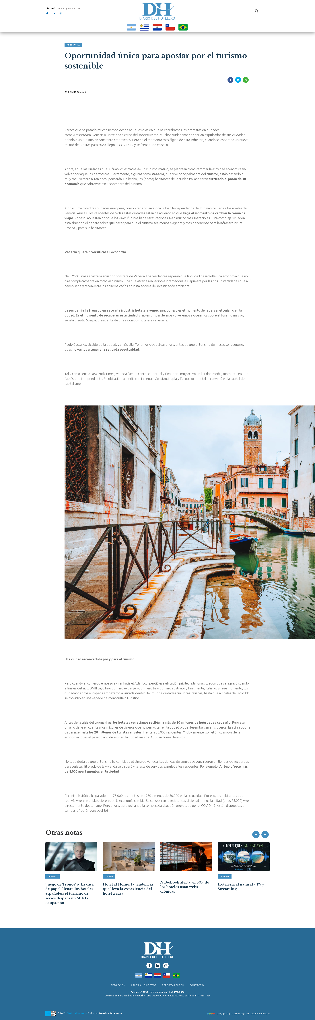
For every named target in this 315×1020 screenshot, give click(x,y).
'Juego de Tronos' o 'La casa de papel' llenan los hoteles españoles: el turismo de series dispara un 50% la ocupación (69, 893)
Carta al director (143, 985)
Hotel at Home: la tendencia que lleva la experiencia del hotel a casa (128, 889)
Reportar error (173, 985)
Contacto (197, 985)
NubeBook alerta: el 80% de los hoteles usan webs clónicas (184, 887)
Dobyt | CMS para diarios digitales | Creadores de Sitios (243, 1014)
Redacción (118, 985)
